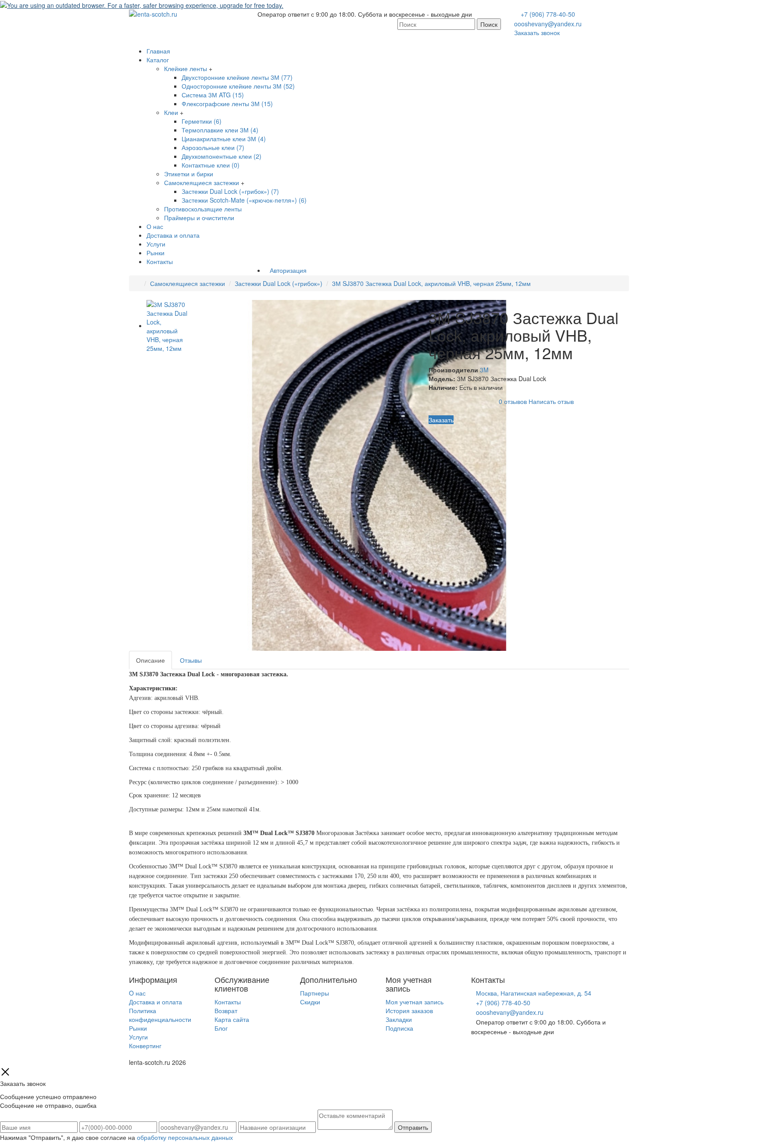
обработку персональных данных (185, 1137)
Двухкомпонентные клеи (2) (221, 156)
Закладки (399, 1019)
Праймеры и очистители (199, 217)
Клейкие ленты (185, 68)
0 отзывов (513, 401)
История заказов (409, 1010)
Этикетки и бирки (188, 173)
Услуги (156, 243)
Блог (221, 1028)
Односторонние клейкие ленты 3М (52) (238, 86)
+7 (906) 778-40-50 (548, 14)
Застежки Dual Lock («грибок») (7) (230, 191)
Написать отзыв (551, 401)
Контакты (160, 261)
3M (484, 369)
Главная (158, 50)
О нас (155, 226)
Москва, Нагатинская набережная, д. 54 (533, 993)
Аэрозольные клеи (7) (213, 147)
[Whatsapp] (473, 1050)
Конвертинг (145, 1045)
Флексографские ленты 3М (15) (227, 103)
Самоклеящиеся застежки (201, 182)
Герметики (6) (202, 121)
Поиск (488, 24)
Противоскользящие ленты (203, 208)
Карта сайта (232, 1019)
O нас (137, 993)
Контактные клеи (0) (211, 165)
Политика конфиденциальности (160, 1015)
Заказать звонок (537, 32)
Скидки (310, 1001)
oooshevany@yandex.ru (548, 23)
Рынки (155, 252)
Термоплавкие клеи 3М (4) (220, 129)
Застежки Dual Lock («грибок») (278, 283)
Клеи (171, 112)
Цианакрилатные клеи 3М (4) (224, 138)
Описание (150, 660)
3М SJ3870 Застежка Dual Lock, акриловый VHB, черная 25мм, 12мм (431, 283)
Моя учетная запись (414, 1001)
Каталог (158, 59)
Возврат (226, 1010)
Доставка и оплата (173, 235)
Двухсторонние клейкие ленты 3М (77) (237, 77)
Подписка (399, 1028)
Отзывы (191, 660)
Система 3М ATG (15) (213, 94)
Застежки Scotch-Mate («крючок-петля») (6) (244, 200)
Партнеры (314, 993)
